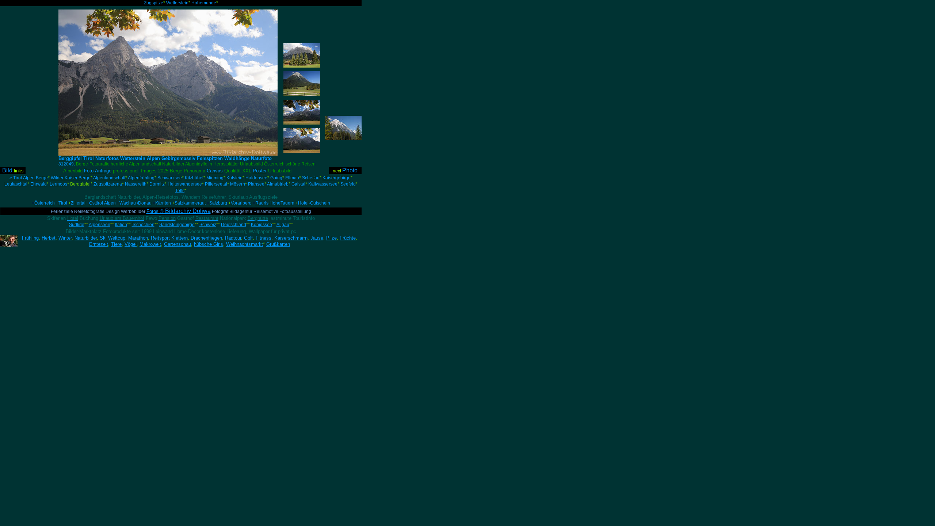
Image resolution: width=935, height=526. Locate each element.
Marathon (138, 238)
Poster (260, 171)
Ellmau (292, 177)
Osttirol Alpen (102, 203)
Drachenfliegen (206, 238)
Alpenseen (99, 224)
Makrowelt (150, 244)
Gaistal (298, 184)
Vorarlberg (241, 203)
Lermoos (58, 184)
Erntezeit (98, 244)
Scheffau (311, 177)
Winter (65, 238)
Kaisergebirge (337, 177)
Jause (316, 238)
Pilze (331, 238)
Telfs (179, 190)
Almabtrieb (278, 184)
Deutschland (233, 224)
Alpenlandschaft (109, 177)
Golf (248, 238)
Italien (121, 224)
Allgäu (282, 224)
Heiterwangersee (185, 184)
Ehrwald (38, 184)
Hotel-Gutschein (314, 203)
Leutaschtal (15, 184)
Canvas (215, 171)
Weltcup (116, 238)
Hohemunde (203, 2)
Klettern (179, 238)
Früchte (348, 238)
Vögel (131, 244)
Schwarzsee (169, 177)
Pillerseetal (216, 184)
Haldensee (256, 177)
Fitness (263, 238)
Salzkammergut (190, 203)
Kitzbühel (194, 177)
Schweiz (207, 224)
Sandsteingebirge (177, 224)
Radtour (233, 238)
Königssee (261, 224)
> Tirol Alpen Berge (28, 177)
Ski (103, 238)
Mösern (237, 184)
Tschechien (143, 224)
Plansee (256, 184)
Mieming (215, 177)
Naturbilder (86, 238)
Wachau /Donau (135, 203)
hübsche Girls (208, 244)
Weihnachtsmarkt (244, 244)
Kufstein (234, 177)
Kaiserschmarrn (291, 238)
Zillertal (78, 203)
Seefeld (348, 184)
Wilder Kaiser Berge (71, 177)
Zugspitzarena (108, 184)
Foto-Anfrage (97, 171)
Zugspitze (153, 2)
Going (276, 177)
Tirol (62, 203)
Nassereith (135, 184)
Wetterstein (177, 2)
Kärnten (163, 203)
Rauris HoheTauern (274, 203)
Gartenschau (177, 244)
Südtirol (76, 224)
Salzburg (218, 203)
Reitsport (160, 238)
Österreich (44, 203)
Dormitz (157, 184)
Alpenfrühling (141, 177)
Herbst (49, 238)
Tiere (116, 244)
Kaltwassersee (322, 184)
